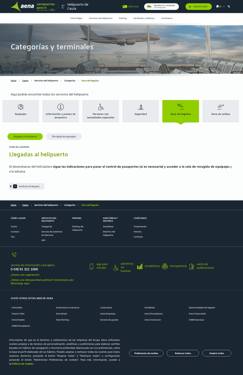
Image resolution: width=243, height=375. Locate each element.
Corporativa (106, 307)
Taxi (13, 236)
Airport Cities (18, 313)
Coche (14, 226)
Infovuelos (17, 307)
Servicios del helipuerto (100, 18)
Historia (137, 231)
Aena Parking (62, 319)
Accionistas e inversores (67, 307)
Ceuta (25, 80)
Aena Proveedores (153, 313)
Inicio (13, 80)
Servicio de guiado (109, 319)
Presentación (140, 226)
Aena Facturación (197, 313)
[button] (63, 6)
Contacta (138, 236)
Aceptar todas (216, 353)
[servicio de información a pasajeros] (48, 256)
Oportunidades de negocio (202, 307)
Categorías (69, 80)
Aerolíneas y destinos (144, 18)
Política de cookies (23, 363)
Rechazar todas (183, 353)
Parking (123, 18)
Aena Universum (152, 319)
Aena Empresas (107, 313)
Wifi (43, 240)
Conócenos (167, 18)
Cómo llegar (76, 18)
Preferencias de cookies (146, 353)
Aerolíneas (108, 226)
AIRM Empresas (196, 319)
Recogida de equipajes (64, 136)
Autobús (15, 231)
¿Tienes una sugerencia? (25, 274)
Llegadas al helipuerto (25, 136)
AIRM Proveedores (21, 325)
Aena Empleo (18, 319)
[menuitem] (76, 18)
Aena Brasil (61, 313)
